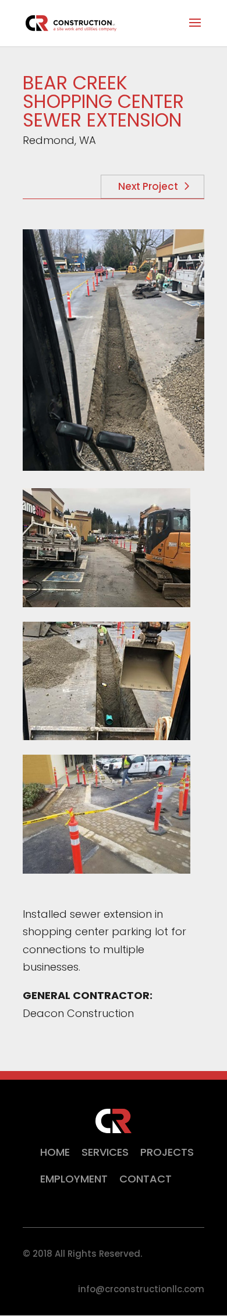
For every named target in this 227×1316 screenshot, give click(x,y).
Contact (145, 1178)
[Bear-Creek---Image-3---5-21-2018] (106, 870)
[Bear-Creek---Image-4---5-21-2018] (106, 736)
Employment (74, 1178)
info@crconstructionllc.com (141, 1289)
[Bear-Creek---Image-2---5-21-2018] (106, 603)
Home (55, 1152)
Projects (167, 1152)
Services (105, 1152)
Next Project (148, 186)
